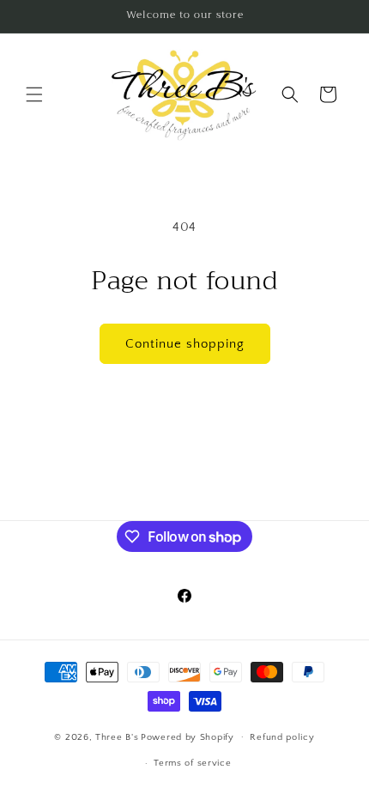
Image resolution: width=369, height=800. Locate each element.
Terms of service (192, 763)
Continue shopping (185, 343)
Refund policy (282, 737)
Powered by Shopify (187, 736)
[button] (34, 94)
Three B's (116, 736)
